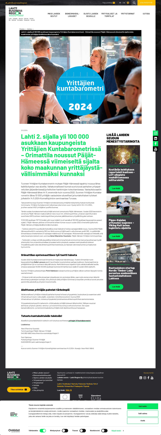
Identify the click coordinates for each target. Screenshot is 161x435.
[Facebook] (148, 378)
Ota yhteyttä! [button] (146, 3)
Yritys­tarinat (128, 13)
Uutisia (146, 13)
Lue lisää (116, 188)
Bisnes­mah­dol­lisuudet (72, 14)
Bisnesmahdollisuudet (42, 375)
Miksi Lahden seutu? (54, 14)
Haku (35, 388)
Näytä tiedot (116, 431)
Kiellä (143, 421)
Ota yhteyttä (38, 390)
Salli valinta (142, 413)
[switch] (65, 430)
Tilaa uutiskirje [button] (19, 389)
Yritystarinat (38, 383)
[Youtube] (152, 378)
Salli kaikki (143, 406)
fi (120, 3)
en (124, 3)
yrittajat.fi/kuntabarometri (80, 320)
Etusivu (22, 29)
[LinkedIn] (140, 378)
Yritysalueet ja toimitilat (109, 14)
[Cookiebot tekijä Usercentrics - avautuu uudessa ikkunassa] (14, 430)
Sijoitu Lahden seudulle (91, 14)
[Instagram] (144, 378)
